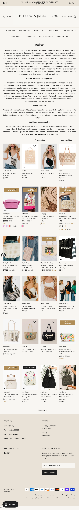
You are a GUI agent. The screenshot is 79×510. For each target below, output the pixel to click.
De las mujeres (53, 30)
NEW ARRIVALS (24, 30)
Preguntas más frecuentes (34, 498)
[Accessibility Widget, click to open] (3, 255)
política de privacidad (52, 498)
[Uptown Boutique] (36, 16)
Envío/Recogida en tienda (67, 495)
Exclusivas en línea (46, 37)
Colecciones (39, 30)
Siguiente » (42, 410)
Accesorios (30, 37)
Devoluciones (52, 495)
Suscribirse (49, 472)
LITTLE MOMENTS (69, 30)
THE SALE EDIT (62, 37)
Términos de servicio (68, 498)
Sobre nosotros (40, 495)
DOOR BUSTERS (9, 30)
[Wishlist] (1, 508)
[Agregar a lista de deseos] (16, 146)
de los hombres (16, 37)
